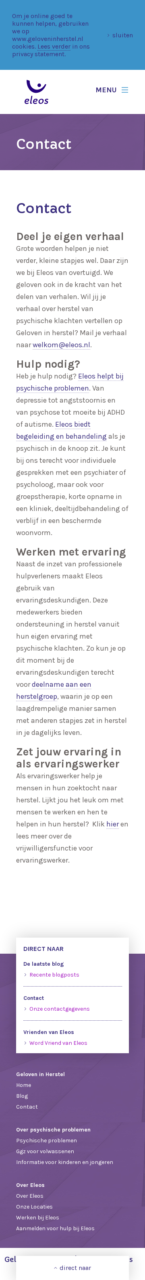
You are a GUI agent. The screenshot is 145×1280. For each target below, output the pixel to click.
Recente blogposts (54, 974)
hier (112, 824)
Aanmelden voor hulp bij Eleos (55, 1228)
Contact (27, 1106)
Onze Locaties (34, 1206)
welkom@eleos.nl (61, 344)
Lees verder (53, 46)
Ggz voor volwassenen (45, 1151)
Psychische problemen (46, 1140)
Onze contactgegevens (59, 1008)
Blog (22, 1096)
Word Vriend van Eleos (58, 1043)
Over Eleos (30, 1195)
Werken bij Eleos (37, 1217)
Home (23, 1085)
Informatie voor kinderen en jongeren (64, 1162)
